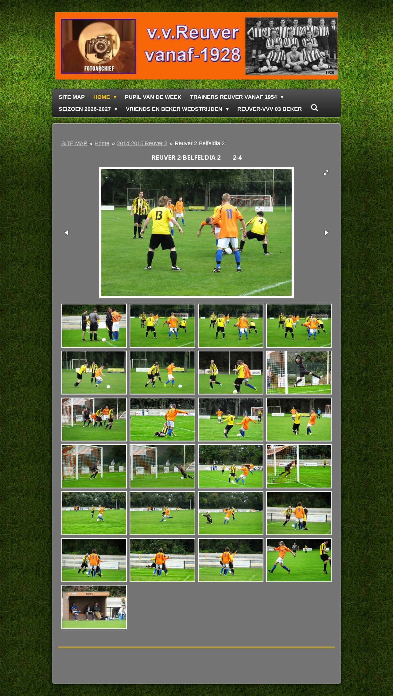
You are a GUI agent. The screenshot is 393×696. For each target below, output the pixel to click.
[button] (326, 172)
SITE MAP (74, 143)
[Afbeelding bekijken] (94, 325)
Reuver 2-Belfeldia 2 (200, 143)
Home (102, 143)
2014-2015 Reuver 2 (142, 143)
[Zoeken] (314, 108)
